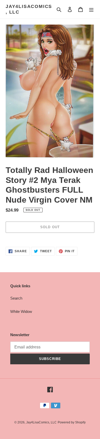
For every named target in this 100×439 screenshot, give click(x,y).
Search (16, 298)
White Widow (21, 311)
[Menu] (91, 9)
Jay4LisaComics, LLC (29, 9)
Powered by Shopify (72, 422)
